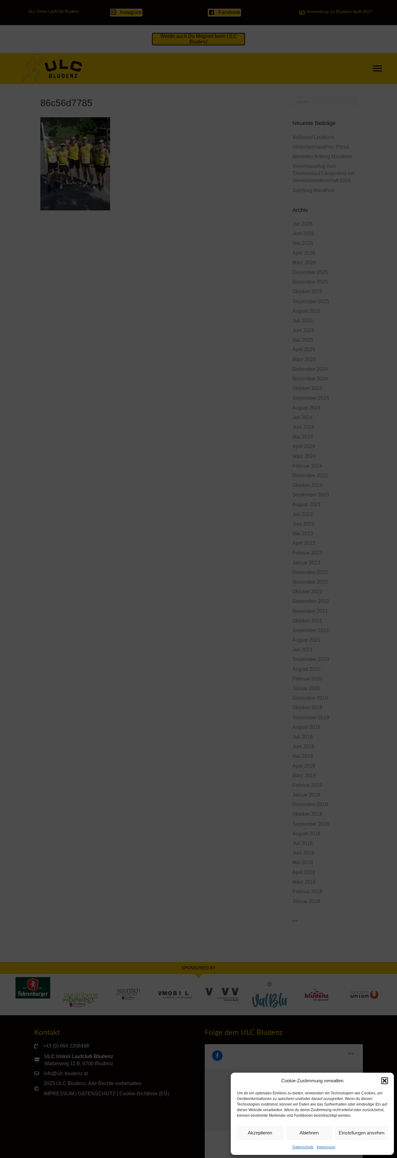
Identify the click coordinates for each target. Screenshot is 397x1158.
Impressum (326, 1147)
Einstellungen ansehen (361, 1132)
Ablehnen (309, 1132)
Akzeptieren (260, 1132)
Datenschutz (303, 1147)
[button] (384, 1081)
